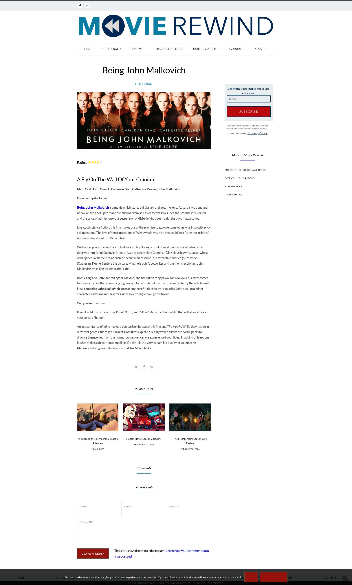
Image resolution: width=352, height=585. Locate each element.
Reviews (136, 48)
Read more (273, 577)
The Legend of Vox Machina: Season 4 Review (98, 441)
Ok (251, 577)
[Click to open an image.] (144, 120)
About (259, 48)
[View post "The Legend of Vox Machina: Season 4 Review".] (97, 417)
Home (88, 48)
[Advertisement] (247, 268)
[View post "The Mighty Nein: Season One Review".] (190, 417)
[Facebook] (80, 6)
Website (174, 506)
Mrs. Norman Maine (170, 48)
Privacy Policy (257, 133)
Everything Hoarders (239, 178)
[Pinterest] (152, 367)
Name (84, 506)
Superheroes (233, 186)
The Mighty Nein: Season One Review (190, 441)
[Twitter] (136, 367)
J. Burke (143, 83)
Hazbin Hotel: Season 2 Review (143, 438)
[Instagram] (88, 6)
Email (128, 506)
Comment (87, 522)
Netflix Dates (112, 48)
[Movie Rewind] (176, 26)
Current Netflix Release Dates (245, 170)
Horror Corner (204, 48)
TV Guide (235, 48)
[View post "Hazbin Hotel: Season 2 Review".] (144, 417)
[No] (347, 577)
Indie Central (234, 194)
